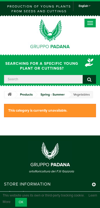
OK (21, 202)
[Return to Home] (10, 94)
